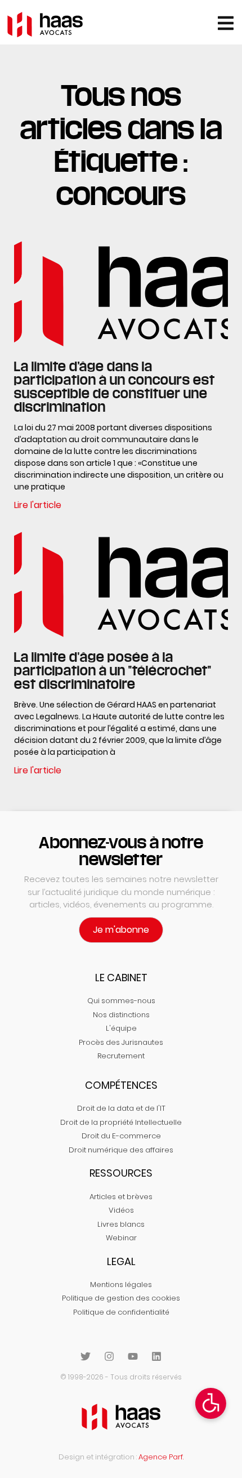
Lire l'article (37, 504)
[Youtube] (133, 1356)
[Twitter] (85, 1356)
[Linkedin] (156, 1356)
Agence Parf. (160, 1457)
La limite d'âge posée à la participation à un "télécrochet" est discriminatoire (113, 670)
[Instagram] (109, 1356)
